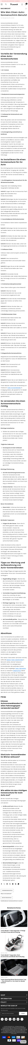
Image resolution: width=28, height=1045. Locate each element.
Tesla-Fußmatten (20, 668)
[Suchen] (6, 4)
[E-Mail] (15, 883)
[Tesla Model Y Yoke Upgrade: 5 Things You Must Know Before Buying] (14, 918)
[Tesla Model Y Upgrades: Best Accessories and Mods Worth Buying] (14, 943)
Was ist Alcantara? (6, 893)
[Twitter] (4, 883)
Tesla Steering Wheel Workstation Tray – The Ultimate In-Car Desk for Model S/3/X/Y (13, 981)
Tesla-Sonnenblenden (14, 388)
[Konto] (22, 4)
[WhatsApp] (18, 883)
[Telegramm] (12, 883)
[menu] (2, 4)
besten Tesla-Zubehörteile (15, 660)
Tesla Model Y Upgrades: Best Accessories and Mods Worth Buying (12, 955)
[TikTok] (14, 1019)
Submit (23, 1013)
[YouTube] (18, 1019)
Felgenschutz (17, 671)
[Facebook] (1, 883)
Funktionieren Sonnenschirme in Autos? (12, 901)
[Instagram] (6, 1019)
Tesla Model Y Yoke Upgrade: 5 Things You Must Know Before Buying (13, 931)
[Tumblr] (10, 883)
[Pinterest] (7, 883)
